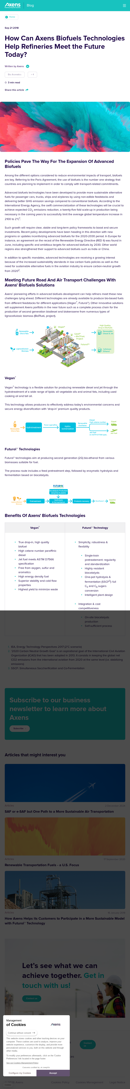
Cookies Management (89, 1082)
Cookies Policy (60, 1082)
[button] (124, 5)
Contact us (31, 998)
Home (12, 17)
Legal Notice (117, 1082)
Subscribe (18, 728)
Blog (30, 5)
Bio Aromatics (14, 74)
